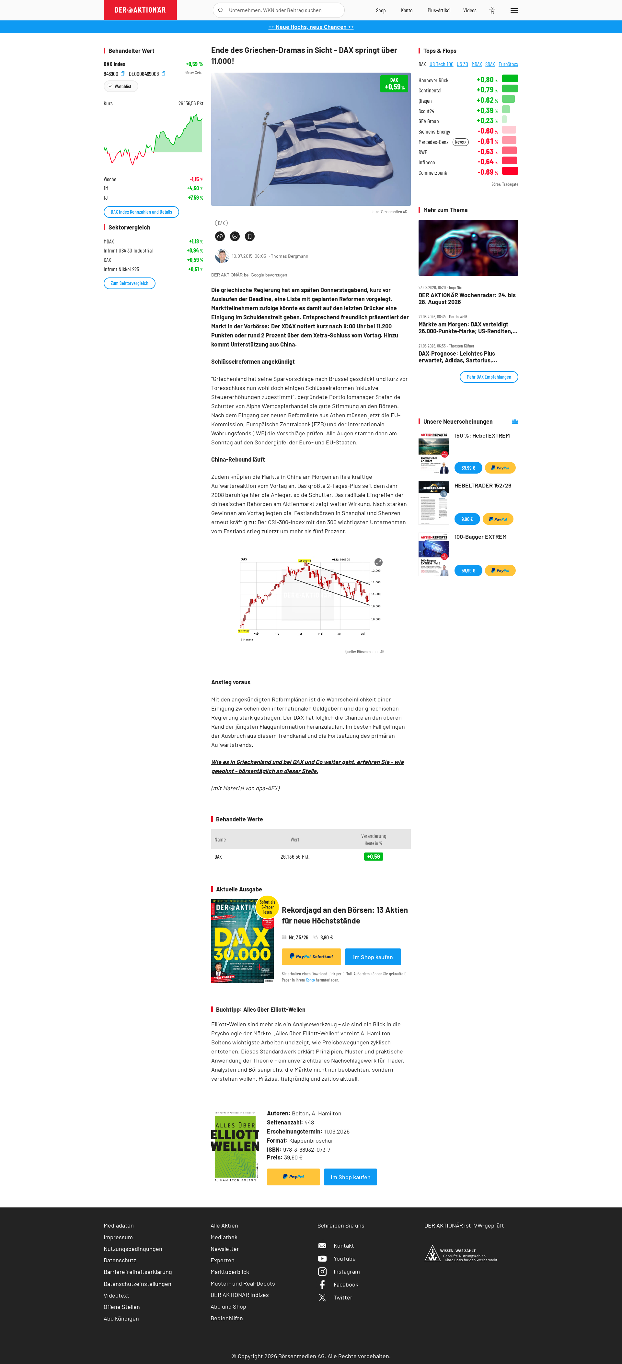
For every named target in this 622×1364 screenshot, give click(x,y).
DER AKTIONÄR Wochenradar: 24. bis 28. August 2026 (467, 298)
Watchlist (123, 86)
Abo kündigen (121, 1318)
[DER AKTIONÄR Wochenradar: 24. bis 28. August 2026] (468, 248)
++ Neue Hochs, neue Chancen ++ (311, 26)
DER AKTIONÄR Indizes (240, 1294)
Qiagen (425, 100)
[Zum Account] (406, 10)
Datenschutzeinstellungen (137, 1283)
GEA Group (429, 121)
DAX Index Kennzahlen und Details (141, 211)
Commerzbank (433, 172)
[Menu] (513, 10)
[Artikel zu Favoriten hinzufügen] (250, 236)
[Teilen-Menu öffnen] (220, 236)
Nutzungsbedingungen (133, 1248)
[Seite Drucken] (235, 236)
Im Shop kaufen (373, 956)
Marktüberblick (230, 1271)
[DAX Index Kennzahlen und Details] (153, 140)
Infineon (427, 162)
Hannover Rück (433, 80)
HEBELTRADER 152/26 (483, 485)
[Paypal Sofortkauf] (293, 1177)
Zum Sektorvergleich (129, 283)
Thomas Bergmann (289, 256)
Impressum (118, 1237)
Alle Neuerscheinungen (507, 421)
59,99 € (468, 570)
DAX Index (114, 64)
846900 (112, 73)
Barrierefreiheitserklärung (138, 1271)
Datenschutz (120, 1260)
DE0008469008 (144, 73)
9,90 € (467, 519)
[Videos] (470, 10)
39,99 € (468, 467)
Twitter (343, 1297)
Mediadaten (119, 1225)
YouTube (345, 1258)
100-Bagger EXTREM (481, 536)
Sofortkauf (323, 956)
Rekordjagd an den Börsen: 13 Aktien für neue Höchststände (345, 915)
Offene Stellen (122, 1306)
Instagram (347, 1271)
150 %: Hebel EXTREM (482, 435)
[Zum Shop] (381, 10)
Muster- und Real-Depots (243, 1283)
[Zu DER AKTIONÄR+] (439, 10)
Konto (310, 979)
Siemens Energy (434, 131)
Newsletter (225, 1248)
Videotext (116, 1295)
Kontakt (344, 1245)
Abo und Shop (228, 1306)
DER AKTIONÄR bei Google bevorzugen (249, 275)
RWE (423, 152)
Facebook (346, 1284)
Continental (430, 90)
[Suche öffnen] (221, 10)
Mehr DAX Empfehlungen (489, 376)
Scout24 (426, 111)
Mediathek (224, 1237)
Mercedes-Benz (434, 141)
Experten (223, 1260)
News (460, 142)
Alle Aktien (224, 1225)
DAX (221, 223)
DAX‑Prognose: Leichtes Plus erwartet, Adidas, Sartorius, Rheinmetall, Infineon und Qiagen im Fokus (466, 356)
